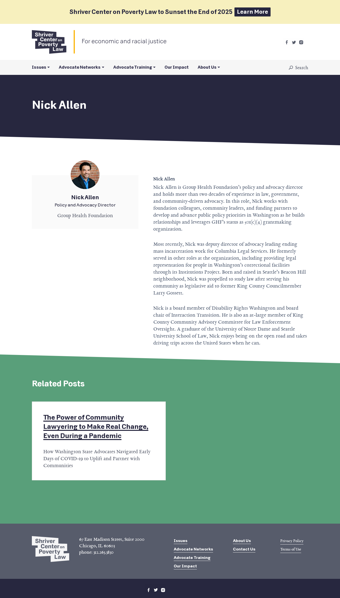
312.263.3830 (103, 552)
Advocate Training (132, 67)
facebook (287, 42)
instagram (301, 42)
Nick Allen (85, 202)
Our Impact (177, 67)
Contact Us (244, 549)
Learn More (252, 11)
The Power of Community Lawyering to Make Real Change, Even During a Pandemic (95, 426)
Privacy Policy (291, 541)
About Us (207, 67)
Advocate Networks (80, 67)
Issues (39, 67)
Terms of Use (290, 549)
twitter (294, 42)
